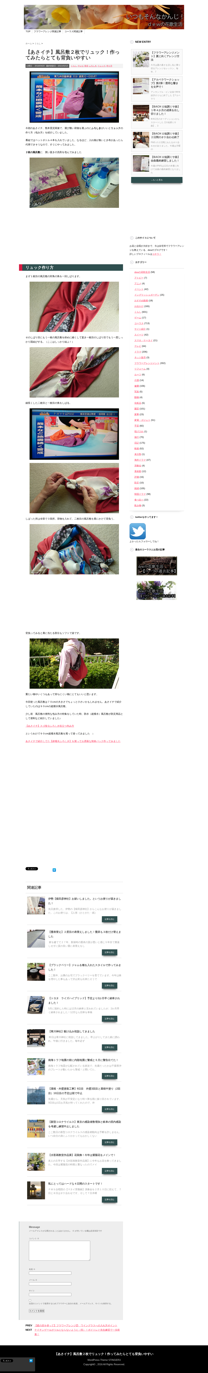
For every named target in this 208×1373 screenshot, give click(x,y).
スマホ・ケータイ (143, 340)
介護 (136, 380)
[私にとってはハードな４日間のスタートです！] (36, 1198)
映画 (136, 448)
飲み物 (137, 505)
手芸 (136, 425)
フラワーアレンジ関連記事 (47, 31)
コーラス (138, 323)
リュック (101, 66)
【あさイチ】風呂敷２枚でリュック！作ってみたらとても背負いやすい (104, 1354)
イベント (138, 289)
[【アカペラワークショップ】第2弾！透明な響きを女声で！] (141, 93)
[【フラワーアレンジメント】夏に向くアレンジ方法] (141, 66)
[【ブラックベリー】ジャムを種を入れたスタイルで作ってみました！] (36, 979)
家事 (136, 414)
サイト (32, 1291)
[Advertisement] (74, 238)
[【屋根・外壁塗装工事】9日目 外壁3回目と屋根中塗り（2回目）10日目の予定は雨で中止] (36, 1103)
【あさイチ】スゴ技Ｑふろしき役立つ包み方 (50, 725)
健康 (136, 386)
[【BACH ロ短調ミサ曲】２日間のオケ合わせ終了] (141, 147)
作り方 (109, 66)
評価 (136, 477)
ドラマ (137, 351)
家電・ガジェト (142, 420)
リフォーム (140, 369)
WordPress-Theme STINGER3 (104, 1360)
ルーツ (137, 374)
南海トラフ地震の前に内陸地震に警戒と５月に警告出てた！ (83, 1060)
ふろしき (93, 66)
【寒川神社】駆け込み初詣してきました (71, 1031)
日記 (136, 443)
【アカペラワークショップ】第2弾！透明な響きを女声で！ (165, 83)
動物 (136, 397)
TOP (28, 31)
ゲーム (137, 317)
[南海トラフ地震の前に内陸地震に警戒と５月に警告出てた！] (36, 1074)
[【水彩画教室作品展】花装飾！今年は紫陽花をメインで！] (36, 1169)
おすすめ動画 (141, 300)
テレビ (81, 66)
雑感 (136, 488)
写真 (136, 391)
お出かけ (138, 306)
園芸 (136, 408)
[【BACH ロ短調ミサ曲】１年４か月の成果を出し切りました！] (141, 120)
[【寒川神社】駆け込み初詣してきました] (36, 1046)
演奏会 (137, 465)
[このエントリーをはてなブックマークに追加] (54, 869)
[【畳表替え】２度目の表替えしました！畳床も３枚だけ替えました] (36, 946)
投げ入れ (138, 431)
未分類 (137, 454)
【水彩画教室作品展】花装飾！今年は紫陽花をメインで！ (82, 1155)
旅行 (136, 437)
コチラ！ (156, 254)
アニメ (137, 283)
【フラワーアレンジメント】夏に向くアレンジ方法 (165, 56)
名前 (32, 1269)
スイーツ (138, 334)
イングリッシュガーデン (146, 295)
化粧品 (137, 403)
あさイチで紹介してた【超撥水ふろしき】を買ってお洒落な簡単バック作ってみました (73, 741)
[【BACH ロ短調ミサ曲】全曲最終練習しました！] (141, 170)
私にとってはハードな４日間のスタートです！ (75, 1183)
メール (33, 1280)
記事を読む (110, 919)
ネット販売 (140, 357)
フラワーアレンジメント (146, 363)
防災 (86, 66)
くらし (74, 66)
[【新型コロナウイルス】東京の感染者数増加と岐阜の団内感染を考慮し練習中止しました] (36, 1136)
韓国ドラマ (140, 494)
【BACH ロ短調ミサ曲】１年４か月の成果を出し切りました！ (165, 110)
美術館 (137, 471)
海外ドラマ (140, 460)
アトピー (138, 277)
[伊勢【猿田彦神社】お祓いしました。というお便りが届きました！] (36, 913)
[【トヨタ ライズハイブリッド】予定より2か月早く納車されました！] (36, 1012)
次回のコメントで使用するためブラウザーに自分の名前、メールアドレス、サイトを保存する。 (71, 1303)
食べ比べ (138, 499)
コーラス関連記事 (74, 31)
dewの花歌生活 (142, 272)
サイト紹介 (140, 329)
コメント (34, 1238)
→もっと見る (157, 180)
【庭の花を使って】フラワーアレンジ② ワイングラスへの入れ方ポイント (75, 1325)
